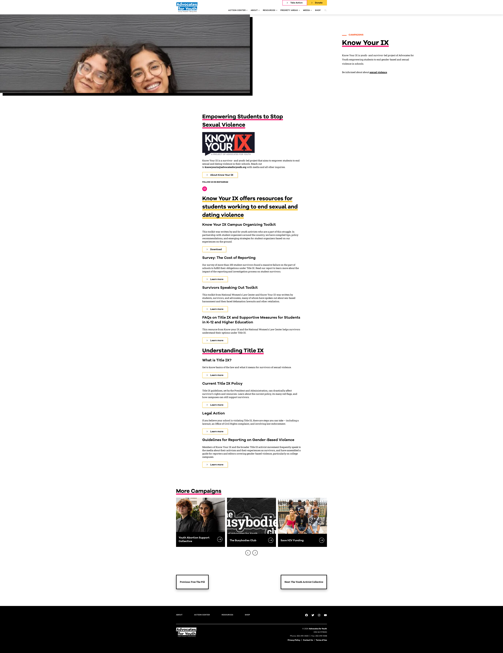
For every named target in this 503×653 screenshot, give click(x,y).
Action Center (202, 615)
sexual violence (378, 72)
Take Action (296, 2)
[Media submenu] (311, 10)
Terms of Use (321, 640)
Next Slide (255, 552)
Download (216, 249)
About (179, 615)
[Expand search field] (325, 10)
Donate (318, 2)
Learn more (216, 279)
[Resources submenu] (276, 10)
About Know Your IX (221, 174)
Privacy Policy (294, 640)
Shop (247, 615)
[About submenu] (259, 10)
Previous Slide (248, 552)
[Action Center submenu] (247, 10)
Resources (227, 615)
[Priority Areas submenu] (299, 10)
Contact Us (308, 640)
